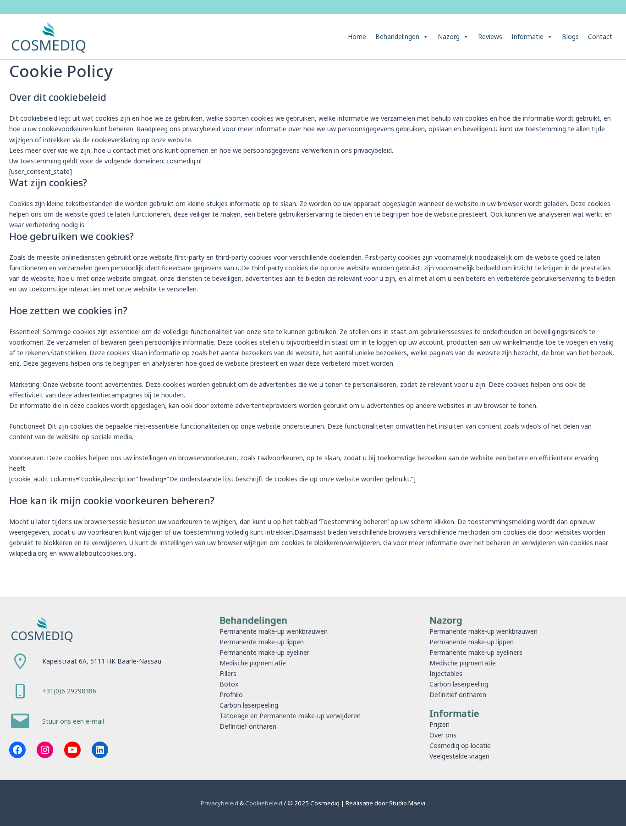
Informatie (527, 36)
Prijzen (439, 724)
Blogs (570, 36)
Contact (600, 36)
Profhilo (231, 694)
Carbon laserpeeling (249, 705)
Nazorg (449, 36)
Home (357, 36)
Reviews (490, 36)
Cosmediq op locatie (460, 745)
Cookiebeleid (264, 803)
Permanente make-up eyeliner (264, 652)
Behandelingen (397, 36)
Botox (229, 684)
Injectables (445, 673)
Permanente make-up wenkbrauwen (274, 631)
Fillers (228, 673)
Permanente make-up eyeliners (475, 652)
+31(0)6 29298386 (69, 690)
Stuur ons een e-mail (73, 721)
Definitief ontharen (248, 726)
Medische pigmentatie (253, 663)
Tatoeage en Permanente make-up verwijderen (290, 715)
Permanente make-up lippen (262, 641)
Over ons (442, 735)
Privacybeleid (220, 803)
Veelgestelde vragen (459, 756)
